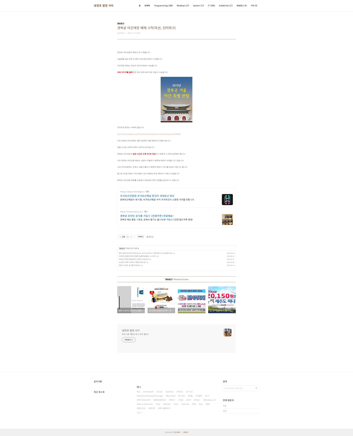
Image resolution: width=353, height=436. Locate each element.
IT (211, 5)
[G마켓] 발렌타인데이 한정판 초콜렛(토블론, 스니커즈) (137, 256)
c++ (207, 395)
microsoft (149, 391)
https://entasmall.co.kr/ (131, 211)
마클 (191, 395)
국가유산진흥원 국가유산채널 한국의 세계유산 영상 (147, 195)
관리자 (185, 432)
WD (208, 404)
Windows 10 (210, 399)
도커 (189, 399)
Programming (163, 5)
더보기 (139, 412)
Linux (160, 391)
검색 (256, 388)
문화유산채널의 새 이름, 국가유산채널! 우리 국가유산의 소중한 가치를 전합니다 (157, 199)
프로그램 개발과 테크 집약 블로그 (135, 334)
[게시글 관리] (131, 237)
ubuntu (186, 404)
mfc (176, 404)
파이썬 (152, 408)
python (170, 391)
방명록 (147, 5)
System (198, 5)
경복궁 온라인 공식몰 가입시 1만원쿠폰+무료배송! (146, 215)
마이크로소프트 (144, 399)
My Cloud (171, 395)
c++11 (190, 391)
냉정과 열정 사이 (103, 5)
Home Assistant (145, 404)
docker (167, 404)
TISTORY (177, 432)
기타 (254, 5)
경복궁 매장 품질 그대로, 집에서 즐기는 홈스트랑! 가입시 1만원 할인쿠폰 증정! (156, 219)
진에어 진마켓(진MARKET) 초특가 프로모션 (134, 259)
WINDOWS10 (160, 399)
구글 (181, 399)
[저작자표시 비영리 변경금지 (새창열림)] (149, 237)
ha (139, 391)
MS (194, 404)
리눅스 (197, 399)
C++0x (182, 395)
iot (201, 404)
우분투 (199, 395)
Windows (183, 5)
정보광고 (242, 5)
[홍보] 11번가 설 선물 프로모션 (129, 265)
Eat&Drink (226, 5)
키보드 (180, 391)
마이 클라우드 (164, 408)
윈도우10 (141, 408)
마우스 (172, 399)
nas (158, 404)
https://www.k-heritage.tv (132, 191)
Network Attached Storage (150, 395)
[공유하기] (127, 237)
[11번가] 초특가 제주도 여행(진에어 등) (132, 262)
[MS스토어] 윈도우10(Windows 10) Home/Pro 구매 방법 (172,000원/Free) (145, 253)
